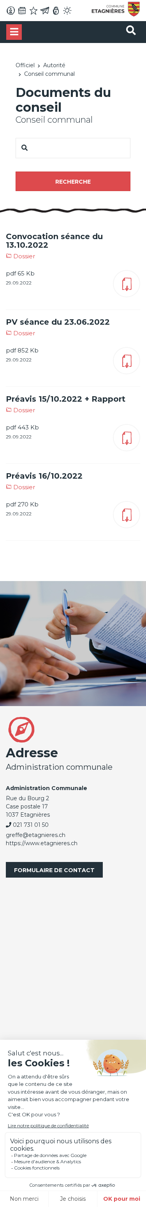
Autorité (54, 65)
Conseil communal (49, 73)
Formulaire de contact (54, 870)
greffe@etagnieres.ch (35, 835)
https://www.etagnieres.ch (41, 843)
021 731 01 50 (31, 824)
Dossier (23, 256)
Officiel (25, 65)
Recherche (73, 181)
